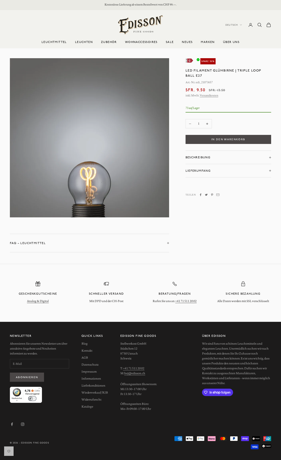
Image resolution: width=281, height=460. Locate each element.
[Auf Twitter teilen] (206, 194)
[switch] (32, 398)
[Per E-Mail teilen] (217, 194)
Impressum (89, 372)
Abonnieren (27, 377)
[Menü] (39, 389)
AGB (84, 358)
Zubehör (109, 42)
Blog (84, 344)
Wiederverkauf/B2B (94, 392)
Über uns (231, 42)
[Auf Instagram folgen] (23, 424)
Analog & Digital (38, 301)
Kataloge (87, 406)
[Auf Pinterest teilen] (212, 194)
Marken (208, 42)
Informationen (91, 379)
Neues (187, 42)
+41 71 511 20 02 (186, 301)
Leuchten (84, 42)
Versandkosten (209, 95)
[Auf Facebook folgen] (12, 424)
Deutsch (231, 24)
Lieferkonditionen (93, 386)
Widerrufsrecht (91, 399)
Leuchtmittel (54, 42)
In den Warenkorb (228, 139)
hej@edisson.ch (134, 373)
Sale (170, 42)
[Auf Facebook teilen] (200, 194)
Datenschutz (90, 365)
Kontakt (86, 351)
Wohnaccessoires (141, 42)
